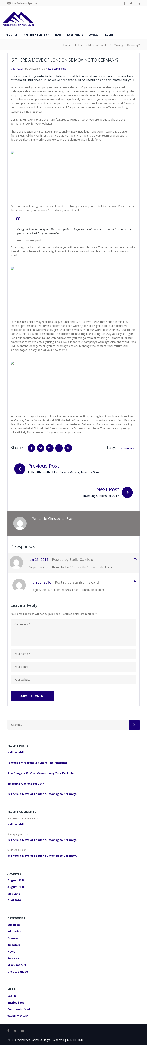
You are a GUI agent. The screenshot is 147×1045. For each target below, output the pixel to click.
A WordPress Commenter (21, 818)
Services (13, 958)
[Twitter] (131, 3)
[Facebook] (124, 3)
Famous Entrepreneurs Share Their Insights (37, 762)
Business (13, 925)
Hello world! (15, 752)
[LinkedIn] (138, 3)
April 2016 (14, 900)
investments (126, 448)
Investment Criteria (36, 34)
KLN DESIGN (75, 1040)
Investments (74, 34)
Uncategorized (17, 971)
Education (14, 931)
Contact (94, 34)
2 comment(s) (57, 68)
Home (67, 45)
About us (11, 34)
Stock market (16, 965)
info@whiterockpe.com (25, 3)
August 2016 (15, 887)
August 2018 (15, 880)
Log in (11, 996)
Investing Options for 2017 (25, 783)
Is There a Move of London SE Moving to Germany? (42, 794)
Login (109, 34)
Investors (13, 945)
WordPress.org (17, 1016)
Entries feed (15, 1002)
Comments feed (18, 1009)
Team (58, 34)
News (11, 951)
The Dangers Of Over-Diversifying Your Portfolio (40, 773)
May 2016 (13, 893)
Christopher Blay (38, 68)
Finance (12, 938)
